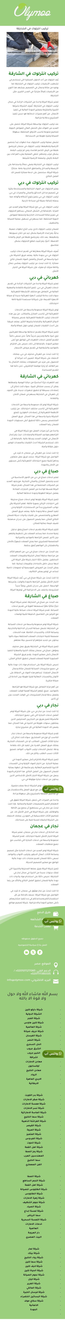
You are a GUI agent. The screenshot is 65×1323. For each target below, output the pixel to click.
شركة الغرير (33, 1283)
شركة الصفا (33, 1176)
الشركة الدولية (34, 1014)
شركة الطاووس (34, 1194)
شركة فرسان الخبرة (33, 1292)
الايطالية (34, 1083)
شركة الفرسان (34, 1036)
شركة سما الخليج (34, 1117)
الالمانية (33, 1305)
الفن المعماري (34, 1164)
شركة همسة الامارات (34, 1104)
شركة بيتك (34, 1253)
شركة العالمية (34, 1027)
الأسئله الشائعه (40, 919)
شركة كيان (34, 1279)
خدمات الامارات (33, 1224)
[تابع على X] (33, 952)
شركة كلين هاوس (34, 1023)
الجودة (33, 1309)
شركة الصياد (34, 1207)
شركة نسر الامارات (34, 1108)
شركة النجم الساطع (34, 1181)
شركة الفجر (34, 1018)
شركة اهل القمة (34, 1147)
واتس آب (51, 921)
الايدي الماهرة (34, 1079)
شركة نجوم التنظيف (34, 1202)
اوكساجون (34, 1066)
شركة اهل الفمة (34, 1185)
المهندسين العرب (34, 1156)
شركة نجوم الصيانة (33, 1275)
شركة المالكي (33, 1288)
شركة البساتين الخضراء (33, 1296)
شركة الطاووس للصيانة (33, 1189)
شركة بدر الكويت (34, 1095)
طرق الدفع (44, 912)
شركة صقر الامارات (33, 1099)
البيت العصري (34, 1237)
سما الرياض (33, 1215)
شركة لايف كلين (33, 1266)
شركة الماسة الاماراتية (33, 1112)
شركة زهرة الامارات (33, 1198)
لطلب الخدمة (42, 926)
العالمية (33, 1228)
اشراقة (34, 1057)
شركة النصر (33, 1040)
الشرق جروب (34, 1049)
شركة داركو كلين (34, 1010)
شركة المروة (34, 1130)
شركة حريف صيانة (34, 1031)
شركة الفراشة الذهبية (34, 1121)
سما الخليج (33, 1160)
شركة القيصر (33, 1125)
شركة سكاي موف (33, 1301)
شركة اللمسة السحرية (33, 1220)
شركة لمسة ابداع (33, 1211)
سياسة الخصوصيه (27, 945)
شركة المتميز (33, 1134)
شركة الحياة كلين (33, 1270)
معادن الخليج (33, 1070)
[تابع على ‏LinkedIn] (26, 952)
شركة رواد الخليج (33, 1257)
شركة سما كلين (33, 1262)
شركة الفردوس (33, 1138)
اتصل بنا (43, 945)
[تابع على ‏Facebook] (39, 952)
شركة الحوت (33, 1143)
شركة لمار (33, 1249)
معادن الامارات (34, 1062)
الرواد (34, 1075)
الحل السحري (33, 1044)
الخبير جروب (33, 1053)
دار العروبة (34, 1233)
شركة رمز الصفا (33, 1151)
